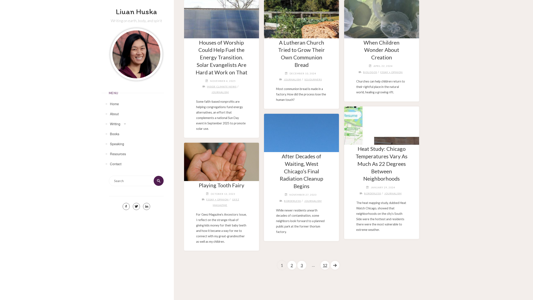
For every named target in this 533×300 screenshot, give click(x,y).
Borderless (372, 193)
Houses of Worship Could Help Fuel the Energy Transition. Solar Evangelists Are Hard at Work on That (221, 57)
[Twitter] (136, 206)
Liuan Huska (136, 11)
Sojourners (313, 79)
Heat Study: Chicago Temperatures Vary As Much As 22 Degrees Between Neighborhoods (381, 164)
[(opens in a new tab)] (381, 124)
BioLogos (370, 72)
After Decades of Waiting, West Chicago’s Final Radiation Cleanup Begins (301, 171)
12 (325, 265)
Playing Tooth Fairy (221, 185)
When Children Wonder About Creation (382, 50)
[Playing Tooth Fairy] (221, 160)
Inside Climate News (222, 86)
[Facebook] (126, 206)
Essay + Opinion (391, 72)
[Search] (159, 181)
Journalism (220, 92)
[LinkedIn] (146, 206)
